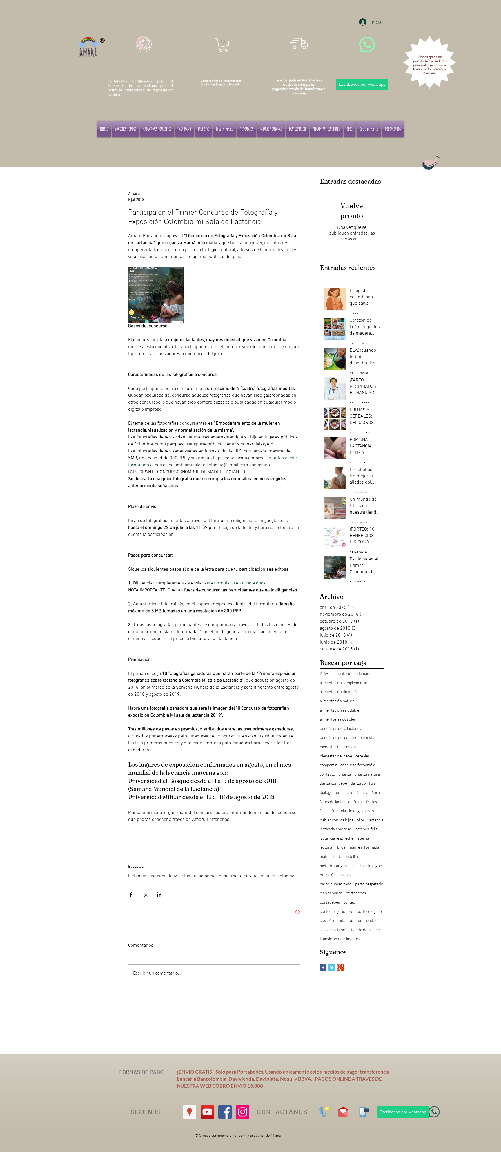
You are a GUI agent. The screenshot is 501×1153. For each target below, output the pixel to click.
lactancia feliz (163, 876)
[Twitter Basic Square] (331, 967)
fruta (358, 801)
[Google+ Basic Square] (340, 967)
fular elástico (343, 810)
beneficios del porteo (338, 737)
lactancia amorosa (335, 828)
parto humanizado (336, 883)
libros (340, 847)
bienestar (368, 737)
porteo (349, 902)
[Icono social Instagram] (242, 1112)
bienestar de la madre (338, 746)
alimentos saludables (338, 719)
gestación (365, 810)
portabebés (330, 902)
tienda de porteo (365, 929)
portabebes (356, 892)
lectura (326, 847)
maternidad (330, 856)
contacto (327, 774)
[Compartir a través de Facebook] (131, 894)
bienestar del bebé (336, 755)
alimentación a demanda (353, 673)
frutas (371, 801)
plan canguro (331, 892)
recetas (370, 920)
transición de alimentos (340, 938)
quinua (355, 920)
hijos (361, 819)
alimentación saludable (339, 710)
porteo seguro (369, 911)
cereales (362, 755)
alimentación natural (337, 700)
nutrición (328, 874)
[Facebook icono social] (225, 1112)
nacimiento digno (367, 865)
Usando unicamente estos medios (302, 1072)
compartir (328, 764)
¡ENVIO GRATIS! (196, 1072)
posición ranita (332, 920)
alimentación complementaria (345, 682)
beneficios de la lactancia (341, 728)
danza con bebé (333, 783)
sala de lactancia (277, 876)
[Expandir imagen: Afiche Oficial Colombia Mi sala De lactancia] (156, 295)
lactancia (137, 876)
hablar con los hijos (336, 819)
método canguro (334, 865)
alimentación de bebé (338, 691)
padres (345, 874)
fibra (376, 792)
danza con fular (364, 783)
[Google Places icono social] (189, 1112)
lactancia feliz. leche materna (344, 838)
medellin (351, 856)
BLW (324, 673)
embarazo (344, 792)
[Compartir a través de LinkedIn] (159, 894)
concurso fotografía (238, 876)
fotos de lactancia (197, 876)
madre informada (364, 847)
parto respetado (369, 883)
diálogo (326, 792)
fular (324, 810)
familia (362, 792)
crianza (345, 774)
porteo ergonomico (336, 911)
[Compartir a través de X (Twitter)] (145, 894)
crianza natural (368, 774)
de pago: (350, 1072)
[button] (223, 45)
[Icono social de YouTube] (207, 1112)
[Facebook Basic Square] (323, 967)
